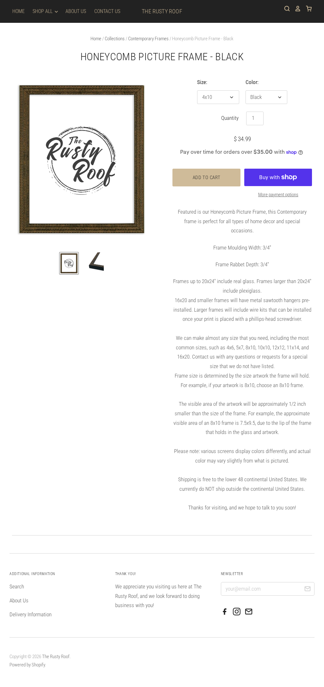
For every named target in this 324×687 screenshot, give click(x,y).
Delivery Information (30, 614)
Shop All (43, 11)
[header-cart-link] (306, 8)
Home (18, 11)
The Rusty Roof (162, 11)
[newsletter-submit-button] (307, 589)
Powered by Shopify (27, 665)
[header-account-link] (295, 8)
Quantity (230, 118)
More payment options (278, 195)
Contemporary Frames (148, 39)
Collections (115, 39)
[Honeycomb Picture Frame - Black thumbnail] (68, 263)
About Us (75, 11)
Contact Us (107, 11)
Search (16, 586)
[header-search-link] (284, 8)
